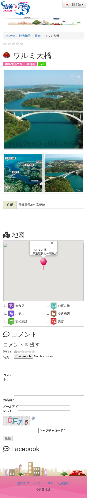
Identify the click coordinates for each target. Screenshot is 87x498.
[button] (43, 265)
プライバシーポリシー (41, 483)
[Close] (52, 243)
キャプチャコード (51, 430)
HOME (10, 35)
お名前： (9, 400)
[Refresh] (33, 418)
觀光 (38, 35)
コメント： (7, 377)
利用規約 (63, 483)
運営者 (21, 483)
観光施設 (25, 35)
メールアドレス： (10, 408)
